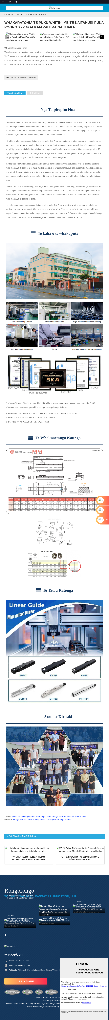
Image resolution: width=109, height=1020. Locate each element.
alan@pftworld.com (22, 965)
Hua (19, 14)
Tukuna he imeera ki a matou (23, 77)
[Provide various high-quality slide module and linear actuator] (29, 850)
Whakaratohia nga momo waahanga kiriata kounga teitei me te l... (29, 858)
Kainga (8, 14)
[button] (102, 37)
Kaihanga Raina (36, 14)
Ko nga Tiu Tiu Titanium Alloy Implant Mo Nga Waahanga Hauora (42, 819)
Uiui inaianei (26, 981)
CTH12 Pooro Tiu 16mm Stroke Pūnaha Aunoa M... (80, 858)
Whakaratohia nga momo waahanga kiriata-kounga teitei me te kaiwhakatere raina (49, 816)
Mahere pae (48, 1000)
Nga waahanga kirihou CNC (54, 1003)
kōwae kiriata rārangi (15, 1003)
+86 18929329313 (21, 961)
